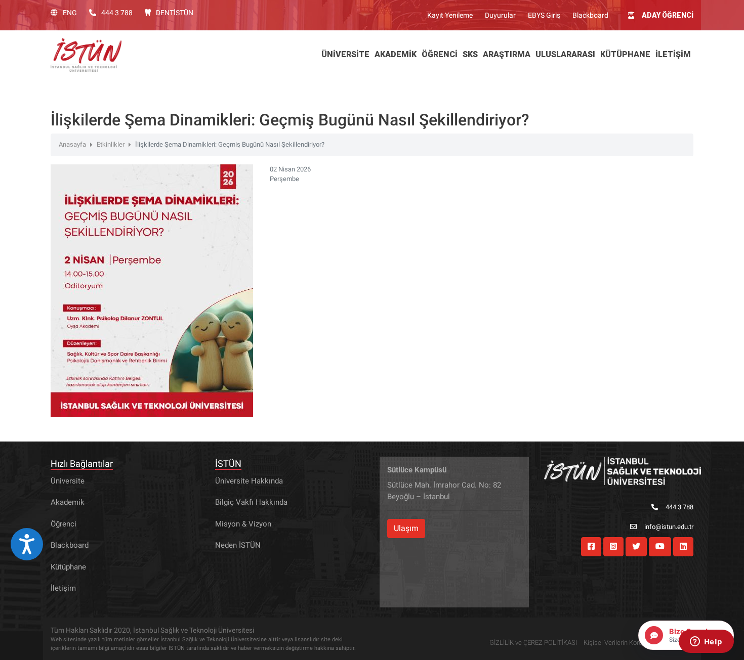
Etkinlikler (111, 144)
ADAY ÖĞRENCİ (667, 15)
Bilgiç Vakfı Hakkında (251, 502)
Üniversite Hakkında (249, 481)
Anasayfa (72, 144)
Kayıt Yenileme (450, 15)
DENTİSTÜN (174, 13)
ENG (70, 13)
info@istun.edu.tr (668, 527)
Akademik (68, 502)
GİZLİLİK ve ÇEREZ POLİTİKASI (533, 642)
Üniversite (68, 481)
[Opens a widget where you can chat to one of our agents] (706, 642)
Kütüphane (68, 566)
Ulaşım (406, 528)
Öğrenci (63, 524)
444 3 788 (117, 13)
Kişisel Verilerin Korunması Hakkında (636, 642)
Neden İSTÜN (238, 545)
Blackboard (590, 15)
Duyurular (500, 15)
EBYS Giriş (544, 15)
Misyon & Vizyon (243, 524)
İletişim (63, 588)
